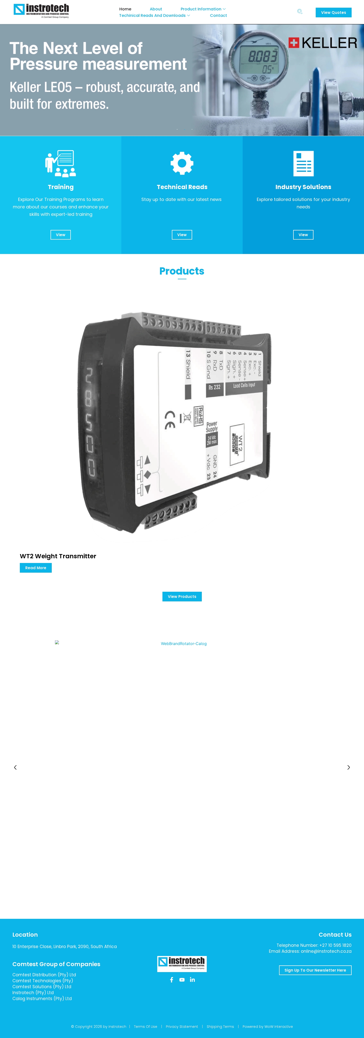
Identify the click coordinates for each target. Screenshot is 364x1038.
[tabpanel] (182, 80)
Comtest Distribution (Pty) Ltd (44, 975)
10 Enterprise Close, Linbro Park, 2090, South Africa (64, 947)
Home (125, 9)
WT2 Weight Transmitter (58, 556)
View (60, 234)
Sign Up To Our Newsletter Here (315, 970)
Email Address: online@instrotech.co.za (310, 951)
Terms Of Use (145, 1026)
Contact (218, 15)
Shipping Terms (220, 1026)
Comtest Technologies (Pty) (42, 981)
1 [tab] (177, 129)
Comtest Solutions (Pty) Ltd (41, 987)
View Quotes (333, 12)
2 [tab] (184, 129)
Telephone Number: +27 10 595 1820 (314, 945)
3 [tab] (191, 129)
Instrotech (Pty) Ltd (33, 993)
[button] (15, 767)
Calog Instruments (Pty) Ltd (42, 999)
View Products (182, 596)
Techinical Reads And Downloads (152, 15)
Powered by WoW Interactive (268, 1026)
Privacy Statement (182, 1026)
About (156, 9)
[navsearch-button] (300, 12)
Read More (35, 567)
